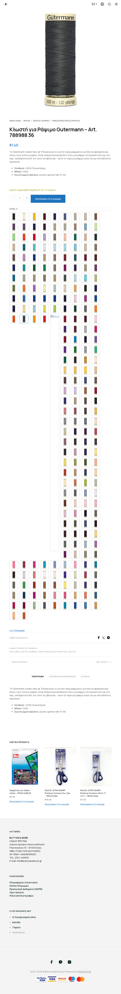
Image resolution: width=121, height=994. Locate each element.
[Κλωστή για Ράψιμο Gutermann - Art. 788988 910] (24, 605)
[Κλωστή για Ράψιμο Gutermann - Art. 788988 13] (34, 227)
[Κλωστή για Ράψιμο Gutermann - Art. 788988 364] (44, 319)
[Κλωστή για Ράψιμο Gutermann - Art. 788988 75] (65, 564)
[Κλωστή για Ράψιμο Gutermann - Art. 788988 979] (13, 615)
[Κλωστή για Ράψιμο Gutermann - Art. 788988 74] (54, 564)
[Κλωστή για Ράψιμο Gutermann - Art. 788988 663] (75, 513)
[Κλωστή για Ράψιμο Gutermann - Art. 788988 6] (95, 472)
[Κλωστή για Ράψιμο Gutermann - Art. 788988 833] (24, 585)
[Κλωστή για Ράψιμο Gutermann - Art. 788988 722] (75, 554)
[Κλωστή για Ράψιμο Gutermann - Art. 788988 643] (95, 493)
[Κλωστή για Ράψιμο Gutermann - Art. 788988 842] (44, 585)
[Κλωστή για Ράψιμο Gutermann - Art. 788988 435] (85, 380)
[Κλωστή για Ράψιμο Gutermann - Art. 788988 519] (95, 431)
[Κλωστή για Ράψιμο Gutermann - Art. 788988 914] (34, 605)
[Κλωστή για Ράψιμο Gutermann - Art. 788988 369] (85, 319)
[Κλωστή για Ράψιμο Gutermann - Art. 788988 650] (65, 503)
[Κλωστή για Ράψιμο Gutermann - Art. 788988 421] (95, 370)
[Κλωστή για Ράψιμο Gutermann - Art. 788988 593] (85, 472)
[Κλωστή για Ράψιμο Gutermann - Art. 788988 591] (75, 472)
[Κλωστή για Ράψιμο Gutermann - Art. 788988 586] (95, 462)
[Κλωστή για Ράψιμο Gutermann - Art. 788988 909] (13, 605)
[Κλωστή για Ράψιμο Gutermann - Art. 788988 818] (75, 575)
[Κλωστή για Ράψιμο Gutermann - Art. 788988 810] (65, 575)
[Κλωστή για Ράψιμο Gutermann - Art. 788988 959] (75, 605)
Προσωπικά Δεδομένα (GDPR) (26, 889)
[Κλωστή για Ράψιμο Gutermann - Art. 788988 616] (85, 482)
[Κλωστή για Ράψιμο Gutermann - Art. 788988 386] (75, 339)
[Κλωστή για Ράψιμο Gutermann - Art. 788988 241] (54, 268)
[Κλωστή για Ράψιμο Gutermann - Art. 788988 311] (24, 298)
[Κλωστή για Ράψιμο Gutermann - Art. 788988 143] (85, 227)
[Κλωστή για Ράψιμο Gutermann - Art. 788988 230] (95, 257)
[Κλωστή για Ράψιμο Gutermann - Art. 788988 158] (44, 237)
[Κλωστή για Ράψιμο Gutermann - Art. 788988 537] (85, 441)
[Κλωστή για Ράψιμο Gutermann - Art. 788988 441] (65, 390)
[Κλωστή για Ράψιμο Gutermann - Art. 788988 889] (54, 595)
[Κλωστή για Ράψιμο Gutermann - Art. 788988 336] (54, 308)
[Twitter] (104, 638)
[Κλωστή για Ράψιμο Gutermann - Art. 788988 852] (65, 585)
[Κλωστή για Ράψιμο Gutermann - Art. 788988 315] (44, 298)
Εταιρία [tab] (85, 676)
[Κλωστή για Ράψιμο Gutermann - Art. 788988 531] (75, 441)
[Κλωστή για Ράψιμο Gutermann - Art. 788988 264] (44, 278)
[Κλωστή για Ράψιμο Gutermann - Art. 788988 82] (85, 575)
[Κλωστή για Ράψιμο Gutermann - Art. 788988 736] (44, 564)
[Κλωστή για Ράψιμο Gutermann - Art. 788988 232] (13, 268)
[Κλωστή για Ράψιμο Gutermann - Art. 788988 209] (13, 257)
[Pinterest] (109, 638)
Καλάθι (16, 922)
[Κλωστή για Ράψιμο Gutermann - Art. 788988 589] (65, 472)
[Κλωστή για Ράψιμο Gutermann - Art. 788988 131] (54, 227)
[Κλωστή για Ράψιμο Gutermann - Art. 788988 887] (44, 595)
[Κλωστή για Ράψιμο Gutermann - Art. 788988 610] (65, 482)
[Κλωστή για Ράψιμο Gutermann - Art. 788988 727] (95, 554)
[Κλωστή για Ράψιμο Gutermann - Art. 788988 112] (65, 216)
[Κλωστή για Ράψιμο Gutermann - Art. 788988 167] (75, 237)
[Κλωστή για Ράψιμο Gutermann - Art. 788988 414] (95, 360)
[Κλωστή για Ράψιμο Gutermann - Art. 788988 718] (65, 554)
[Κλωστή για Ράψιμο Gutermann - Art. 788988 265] (54, 278)
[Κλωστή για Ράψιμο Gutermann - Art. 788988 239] (44, 268)
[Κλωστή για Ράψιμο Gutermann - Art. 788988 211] (24, 257)
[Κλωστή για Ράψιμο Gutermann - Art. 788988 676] (75, 523)
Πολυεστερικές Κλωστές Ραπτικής (66, 121)
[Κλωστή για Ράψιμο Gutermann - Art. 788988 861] (95, 585)
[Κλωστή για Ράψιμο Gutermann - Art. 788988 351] (13, 319)
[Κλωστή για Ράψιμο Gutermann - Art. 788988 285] (24, 288)
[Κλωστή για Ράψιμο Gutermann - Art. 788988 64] (85, 493)
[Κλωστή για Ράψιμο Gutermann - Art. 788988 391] (95, 339)
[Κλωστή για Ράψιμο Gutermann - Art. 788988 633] (95, 482)
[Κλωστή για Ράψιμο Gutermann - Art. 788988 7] (95, 534)
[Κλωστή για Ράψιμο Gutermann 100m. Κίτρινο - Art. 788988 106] (34, 216)
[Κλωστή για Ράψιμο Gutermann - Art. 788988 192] (34, 247)
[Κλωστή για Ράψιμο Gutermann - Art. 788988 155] (24, 237)
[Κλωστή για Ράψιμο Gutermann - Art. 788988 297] (54, 288)
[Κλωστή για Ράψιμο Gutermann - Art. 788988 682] (95, 523)
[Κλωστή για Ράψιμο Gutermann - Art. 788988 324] (13, 308)
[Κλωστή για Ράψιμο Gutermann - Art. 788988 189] (24, 247)
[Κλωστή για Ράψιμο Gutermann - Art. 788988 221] (65, 257)
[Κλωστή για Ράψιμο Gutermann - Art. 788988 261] (24, 278)
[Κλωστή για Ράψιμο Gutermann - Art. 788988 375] (75, 329)
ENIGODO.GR (84, 971)
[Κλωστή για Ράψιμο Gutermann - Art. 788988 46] (95, 390)
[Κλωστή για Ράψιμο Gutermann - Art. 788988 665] (85, 513)
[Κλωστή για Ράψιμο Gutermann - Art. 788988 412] (85, 360)
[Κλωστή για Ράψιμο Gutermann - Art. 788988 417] (85, 370)
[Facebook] (99, 638)
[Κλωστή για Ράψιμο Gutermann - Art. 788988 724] (85, 554)
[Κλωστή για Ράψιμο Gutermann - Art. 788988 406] (75, 360)
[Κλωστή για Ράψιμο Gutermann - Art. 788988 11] (54, 216)
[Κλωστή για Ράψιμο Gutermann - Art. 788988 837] (34, 585)
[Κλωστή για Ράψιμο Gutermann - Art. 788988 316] (54, 298)
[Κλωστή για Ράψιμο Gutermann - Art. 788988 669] (95, 513)
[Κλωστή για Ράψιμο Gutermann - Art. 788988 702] (75, 544)
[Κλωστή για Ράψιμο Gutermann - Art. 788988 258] (85, 268)
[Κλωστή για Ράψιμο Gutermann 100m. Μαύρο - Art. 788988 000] (13, 216)
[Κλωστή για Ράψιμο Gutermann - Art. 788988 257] (75, 268)
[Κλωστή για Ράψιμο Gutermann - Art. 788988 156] (34, 237)
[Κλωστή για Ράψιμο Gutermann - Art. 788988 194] (54, 247)
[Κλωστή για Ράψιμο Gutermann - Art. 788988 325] (24, 308)
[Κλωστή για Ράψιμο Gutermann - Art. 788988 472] (95, 401)
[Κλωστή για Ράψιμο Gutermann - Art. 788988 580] (65, 462)
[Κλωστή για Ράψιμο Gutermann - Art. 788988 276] (75, 278)
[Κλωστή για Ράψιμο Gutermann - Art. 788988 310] (13, 298)
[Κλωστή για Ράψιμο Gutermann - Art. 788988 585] (85, 462)
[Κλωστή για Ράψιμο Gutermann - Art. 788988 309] (95, 288)
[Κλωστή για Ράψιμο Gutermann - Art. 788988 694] (65, 534)
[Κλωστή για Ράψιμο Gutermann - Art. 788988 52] (65, 441)
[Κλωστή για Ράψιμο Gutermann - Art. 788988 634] (65, 493)
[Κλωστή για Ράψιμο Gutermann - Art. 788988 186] (13, 247)
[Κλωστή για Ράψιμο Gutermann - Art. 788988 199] (95, 247)
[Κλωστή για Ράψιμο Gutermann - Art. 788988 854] (75, 585)
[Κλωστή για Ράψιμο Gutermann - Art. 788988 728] (13, 564)
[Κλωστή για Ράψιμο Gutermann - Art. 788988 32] (65, 298)
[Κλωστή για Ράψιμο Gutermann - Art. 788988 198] (85, 247)
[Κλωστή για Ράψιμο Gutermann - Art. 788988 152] (95, 227)
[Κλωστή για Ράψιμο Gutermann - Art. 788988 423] (65, 380)
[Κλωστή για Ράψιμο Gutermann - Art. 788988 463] (65, 401)
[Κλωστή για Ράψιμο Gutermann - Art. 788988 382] (95, 329)
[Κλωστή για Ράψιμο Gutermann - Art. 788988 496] (75, 421)
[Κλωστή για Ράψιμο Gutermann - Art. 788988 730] (24, 564)
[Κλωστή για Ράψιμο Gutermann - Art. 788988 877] (34, 595)
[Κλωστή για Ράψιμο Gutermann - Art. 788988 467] (85, 401)
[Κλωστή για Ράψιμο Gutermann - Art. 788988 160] (54, 237)
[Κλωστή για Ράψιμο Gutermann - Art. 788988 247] (65, 268)
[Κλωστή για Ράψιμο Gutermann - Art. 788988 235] (24, 268)
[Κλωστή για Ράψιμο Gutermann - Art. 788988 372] (95, 319)
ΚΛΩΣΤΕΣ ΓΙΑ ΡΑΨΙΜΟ (41, 121)
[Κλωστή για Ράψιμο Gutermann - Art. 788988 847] (54, 585)
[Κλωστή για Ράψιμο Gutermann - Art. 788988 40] (85, 349)
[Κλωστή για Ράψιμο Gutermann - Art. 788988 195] (65, 247)
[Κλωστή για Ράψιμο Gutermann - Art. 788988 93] (44, 605)
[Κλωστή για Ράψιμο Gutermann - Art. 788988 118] (75, 216)
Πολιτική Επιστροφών (21, 895)
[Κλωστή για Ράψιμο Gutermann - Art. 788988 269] (65, 278)
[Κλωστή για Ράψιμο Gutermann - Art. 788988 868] (13, 595)
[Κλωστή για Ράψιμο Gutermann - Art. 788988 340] (75, 308)
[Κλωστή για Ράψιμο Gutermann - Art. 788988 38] (85, 329)
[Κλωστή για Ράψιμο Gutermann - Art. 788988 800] (44, 575)
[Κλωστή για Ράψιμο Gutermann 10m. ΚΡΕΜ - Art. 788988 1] (24, 216)
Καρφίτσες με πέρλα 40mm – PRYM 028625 (20, 792)
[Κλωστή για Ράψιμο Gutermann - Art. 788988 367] (65, 319)
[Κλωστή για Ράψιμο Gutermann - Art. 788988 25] (13, 278)
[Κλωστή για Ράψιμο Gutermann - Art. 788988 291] (34, 288)
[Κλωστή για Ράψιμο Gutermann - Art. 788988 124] (95, 216)
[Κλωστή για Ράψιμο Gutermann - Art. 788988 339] (65, 308)
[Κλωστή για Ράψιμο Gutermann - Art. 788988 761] (95, 564)
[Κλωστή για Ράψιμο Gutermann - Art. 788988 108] (44, 216)
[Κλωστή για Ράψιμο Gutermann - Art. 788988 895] (85, 595)
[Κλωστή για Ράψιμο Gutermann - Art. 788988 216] (54, 257)
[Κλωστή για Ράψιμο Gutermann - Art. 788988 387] (85, 339)
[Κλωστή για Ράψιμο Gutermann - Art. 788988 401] (95, 349)
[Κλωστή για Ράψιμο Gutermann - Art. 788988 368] (75, 319)
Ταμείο (16, 927)
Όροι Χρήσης (16, 892)
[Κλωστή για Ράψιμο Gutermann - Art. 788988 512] (75, 431)
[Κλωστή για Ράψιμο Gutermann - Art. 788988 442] (75, 390)
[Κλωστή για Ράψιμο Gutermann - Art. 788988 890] (65, 595)
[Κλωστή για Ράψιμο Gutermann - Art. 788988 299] (65, 288)
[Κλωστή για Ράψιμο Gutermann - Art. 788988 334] (44, 308)
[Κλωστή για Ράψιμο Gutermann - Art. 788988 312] (34, 298)
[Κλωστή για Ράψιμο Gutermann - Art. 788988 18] (95, 237)
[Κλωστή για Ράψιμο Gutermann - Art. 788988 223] (75, 257)
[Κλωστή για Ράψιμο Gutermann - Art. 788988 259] (95, 268)
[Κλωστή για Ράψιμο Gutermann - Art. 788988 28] (85, 278)
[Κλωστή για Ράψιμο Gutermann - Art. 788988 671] (65, 523)
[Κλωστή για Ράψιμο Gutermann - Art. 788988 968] (95, 605)
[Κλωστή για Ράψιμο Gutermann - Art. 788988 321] (85, 298)
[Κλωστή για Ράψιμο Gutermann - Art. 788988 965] (85, 605)
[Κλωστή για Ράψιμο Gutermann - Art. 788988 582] (75, 462)
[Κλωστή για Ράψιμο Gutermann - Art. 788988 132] (65, 227)
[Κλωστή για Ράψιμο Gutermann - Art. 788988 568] (75, 452)
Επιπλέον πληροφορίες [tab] (62, 676)
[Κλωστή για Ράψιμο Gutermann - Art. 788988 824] (95, 575)
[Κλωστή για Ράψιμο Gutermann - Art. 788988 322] (95, 298)
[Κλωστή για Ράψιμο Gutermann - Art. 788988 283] (13, 288)
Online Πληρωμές (19, 885)
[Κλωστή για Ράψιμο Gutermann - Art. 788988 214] (34, 257)
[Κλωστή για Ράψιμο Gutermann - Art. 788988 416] (75, 370)
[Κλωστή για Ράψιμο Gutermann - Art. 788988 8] (24, 575)
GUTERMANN (17, 631)
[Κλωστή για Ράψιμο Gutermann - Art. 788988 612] (75, 482)
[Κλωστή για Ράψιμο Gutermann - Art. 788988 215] (44, 257)
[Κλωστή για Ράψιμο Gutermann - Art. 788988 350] (95, 308)
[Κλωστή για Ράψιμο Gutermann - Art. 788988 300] (75, 288)
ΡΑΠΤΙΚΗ (26, 121)
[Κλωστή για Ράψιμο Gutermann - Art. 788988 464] (75, 401)
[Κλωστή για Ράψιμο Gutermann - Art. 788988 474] (75, 411)
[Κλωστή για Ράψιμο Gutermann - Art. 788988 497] (85, 421)
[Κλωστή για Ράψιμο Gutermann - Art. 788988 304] (85, 288)
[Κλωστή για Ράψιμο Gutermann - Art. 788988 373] (65, 329)
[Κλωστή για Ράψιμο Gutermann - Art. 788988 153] (13, 237)
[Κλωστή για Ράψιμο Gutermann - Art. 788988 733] (34, 564)
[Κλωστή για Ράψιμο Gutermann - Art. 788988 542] (65, 452)
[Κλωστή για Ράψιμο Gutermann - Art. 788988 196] (75, 247)
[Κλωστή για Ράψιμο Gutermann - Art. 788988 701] (65, 544)
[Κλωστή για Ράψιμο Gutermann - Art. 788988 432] (75, 380)
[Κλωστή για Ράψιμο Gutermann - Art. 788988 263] (34, 278)
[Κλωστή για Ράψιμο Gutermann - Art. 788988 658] (75, 503)
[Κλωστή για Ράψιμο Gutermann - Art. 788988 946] (65, 605)
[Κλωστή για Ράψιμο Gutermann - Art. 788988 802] (54, 575)
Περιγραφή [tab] (38, 676)
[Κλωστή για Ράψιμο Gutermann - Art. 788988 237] (34, 268)
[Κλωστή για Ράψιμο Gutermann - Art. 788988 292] (44, 288)
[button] (94, 4)
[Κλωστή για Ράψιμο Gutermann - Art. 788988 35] (85, 308)
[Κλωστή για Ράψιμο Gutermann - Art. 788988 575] (85, 452)
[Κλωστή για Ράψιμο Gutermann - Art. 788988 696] (75, 534)
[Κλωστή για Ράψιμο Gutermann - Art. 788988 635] (75, 493)
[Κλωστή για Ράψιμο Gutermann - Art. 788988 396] (75, 349)
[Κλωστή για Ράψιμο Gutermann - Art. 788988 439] (95, 380)
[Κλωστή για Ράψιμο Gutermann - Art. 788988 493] (65, 421)
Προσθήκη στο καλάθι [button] (21, 801)
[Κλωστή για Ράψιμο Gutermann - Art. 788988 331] (34, 308)
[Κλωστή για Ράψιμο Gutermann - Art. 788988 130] (44, 227)
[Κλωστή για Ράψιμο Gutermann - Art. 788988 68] (85, 523)
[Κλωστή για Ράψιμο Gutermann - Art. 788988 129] (24, 227)
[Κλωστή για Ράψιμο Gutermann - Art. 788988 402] (65, 360)
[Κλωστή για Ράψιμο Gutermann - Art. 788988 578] (95, 452)
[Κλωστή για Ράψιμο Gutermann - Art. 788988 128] (13, 227)
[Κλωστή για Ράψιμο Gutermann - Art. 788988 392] (65, 349)
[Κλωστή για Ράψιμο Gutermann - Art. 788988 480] (85, 411)
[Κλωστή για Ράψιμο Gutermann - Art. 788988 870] (24, 595)
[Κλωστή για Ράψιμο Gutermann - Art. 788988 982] (24, 615)
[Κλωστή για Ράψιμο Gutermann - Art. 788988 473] (65, 411)
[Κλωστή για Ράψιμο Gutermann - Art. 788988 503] (65, 431)
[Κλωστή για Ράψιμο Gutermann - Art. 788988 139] (75, 227)
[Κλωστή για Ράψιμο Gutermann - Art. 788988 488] (95, 411)
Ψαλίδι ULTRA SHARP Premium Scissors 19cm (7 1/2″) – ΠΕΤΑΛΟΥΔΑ (93, 793)
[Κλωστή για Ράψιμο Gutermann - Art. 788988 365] (54, 433)
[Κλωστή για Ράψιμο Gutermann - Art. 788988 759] (85, 564)
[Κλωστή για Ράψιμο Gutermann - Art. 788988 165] (65, 237)
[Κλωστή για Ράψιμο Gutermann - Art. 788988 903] (95, 595)
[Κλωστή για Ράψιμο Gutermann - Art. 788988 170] (85, 237)
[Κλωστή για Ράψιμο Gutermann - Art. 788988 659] (85, 503)
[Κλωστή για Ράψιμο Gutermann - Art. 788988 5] (95, 421)
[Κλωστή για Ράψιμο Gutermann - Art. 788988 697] (85, 534)
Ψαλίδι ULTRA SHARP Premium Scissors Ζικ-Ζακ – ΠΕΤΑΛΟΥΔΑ (57, 793)
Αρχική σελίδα (15, 121)
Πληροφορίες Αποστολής (23, 882)
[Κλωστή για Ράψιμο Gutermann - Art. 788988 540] (95, 441)
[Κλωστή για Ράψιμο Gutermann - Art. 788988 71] (85, 544)
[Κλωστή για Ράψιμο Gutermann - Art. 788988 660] (95, 503)
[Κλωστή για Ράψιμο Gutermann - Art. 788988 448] (85, 390)
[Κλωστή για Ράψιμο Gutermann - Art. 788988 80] (34, 575)
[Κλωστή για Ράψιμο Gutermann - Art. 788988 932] (54, 605)
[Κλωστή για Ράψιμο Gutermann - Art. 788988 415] (65, 370)
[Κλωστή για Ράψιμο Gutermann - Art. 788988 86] (85, 585)
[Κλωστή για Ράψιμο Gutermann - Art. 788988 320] (75, 298)
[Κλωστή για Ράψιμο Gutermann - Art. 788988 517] (85, 431)
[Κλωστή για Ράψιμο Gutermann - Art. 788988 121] (85, 216)
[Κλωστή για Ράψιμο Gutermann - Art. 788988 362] (34, 319)
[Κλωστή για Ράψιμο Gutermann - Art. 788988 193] (44, 247)
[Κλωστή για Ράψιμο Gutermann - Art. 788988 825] (13, 585)
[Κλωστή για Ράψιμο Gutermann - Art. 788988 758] (75, 564)
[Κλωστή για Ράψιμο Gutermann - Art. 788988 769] (13, 575)
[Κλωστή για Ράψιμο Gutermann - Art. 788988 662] (65, 513)
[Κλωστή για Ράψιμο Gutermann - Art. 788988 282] (95, 278)
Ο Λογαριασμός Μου (24, 917)
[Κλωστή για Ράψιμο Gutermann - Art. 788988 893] (75, 595)
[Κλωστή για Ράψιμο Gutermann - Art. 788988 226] (85, 257)
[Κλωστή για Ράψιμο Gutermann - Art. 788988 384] (65, 339)
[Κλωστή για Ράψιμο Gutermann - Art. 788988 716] (95, 544)
